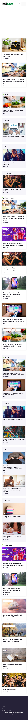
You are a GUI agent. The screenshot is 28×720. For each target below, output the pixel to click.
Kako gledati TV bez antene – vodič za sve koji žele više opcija (13, 393)
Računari (14, 305)
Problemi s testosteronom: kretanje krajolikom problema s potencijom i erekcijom (12, 490)
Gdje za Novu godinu (9, 689)
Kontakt (3, 708)
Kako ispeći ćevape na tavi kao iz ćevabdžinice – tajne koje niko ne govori (13, 81)
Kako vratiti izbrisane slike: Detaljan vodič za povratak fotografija (11, 294)
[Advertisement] (14, 22)
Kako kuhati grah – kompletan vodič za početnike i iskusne (13, 110)
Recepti (18, 330)
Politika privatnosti (6, 710)
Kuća (13, 330)
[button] (19, 4)
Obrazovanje (7, 625)
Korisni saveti (7, 65)
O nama (3, 706)
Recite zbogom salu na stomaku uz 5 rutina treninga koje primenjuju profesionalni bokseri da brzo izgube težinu (12, 468)
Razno (5, 229)
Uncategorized (7, 40)
